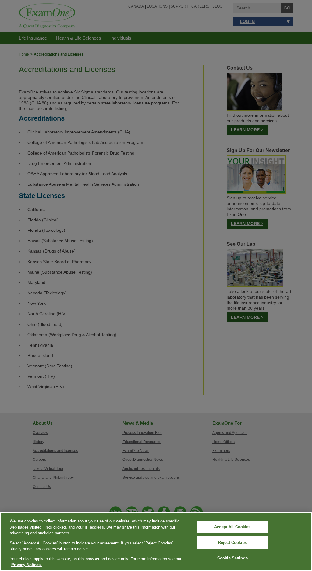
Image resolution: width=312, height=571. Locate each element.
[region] (156, 541)
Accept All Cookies (232, 527)
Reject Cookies (232, 542)
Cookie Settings (232, 558)
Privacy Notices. (26, 564)
